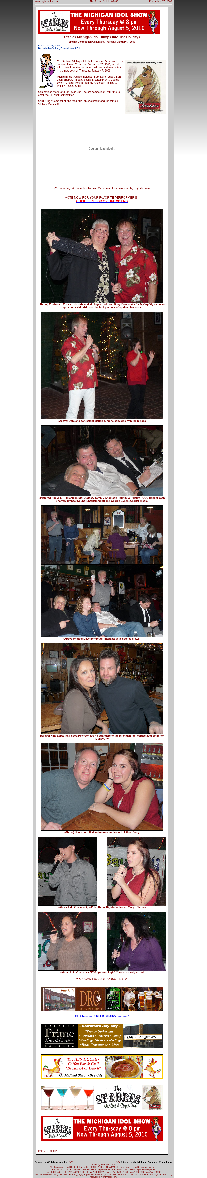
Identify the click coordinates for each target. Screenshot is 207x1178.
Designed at (51, 1162)
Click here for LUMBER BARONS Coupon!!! (102, 1016)
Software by (146, 1162)
